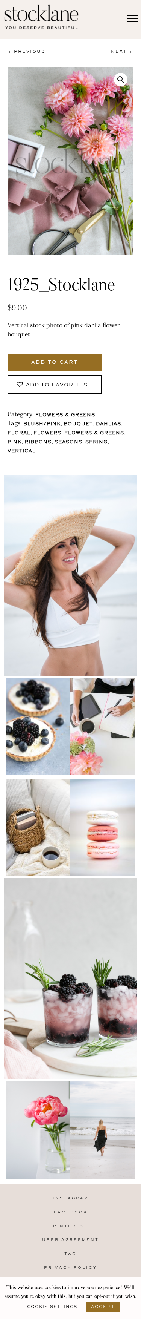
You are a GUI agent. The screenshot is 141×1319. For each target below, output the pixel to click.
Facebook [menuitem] (71, 1212)
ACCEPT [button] (103, 1307)
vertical (22, 451)
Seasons (68, 442)
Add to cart (54, 362)
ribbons (38, 442)
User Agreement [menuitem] (70, 1240)
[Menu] (132, 19)
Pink (14, 442)
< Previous (26, 52)
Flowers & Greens (65, 415)
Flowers (47, 433)
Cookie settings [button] (52, 1307)
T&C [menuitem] (70, 1254)
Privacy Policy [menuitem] (70, 1268)
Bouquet (78, 424)
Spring (96, 442)
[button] (120, 79)
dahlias (108, 424)
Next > (122, 52)
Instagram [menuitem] (71, 1198)
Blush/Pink (42, 424)
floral (19, 433)
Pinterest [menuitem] (70, 1226)
